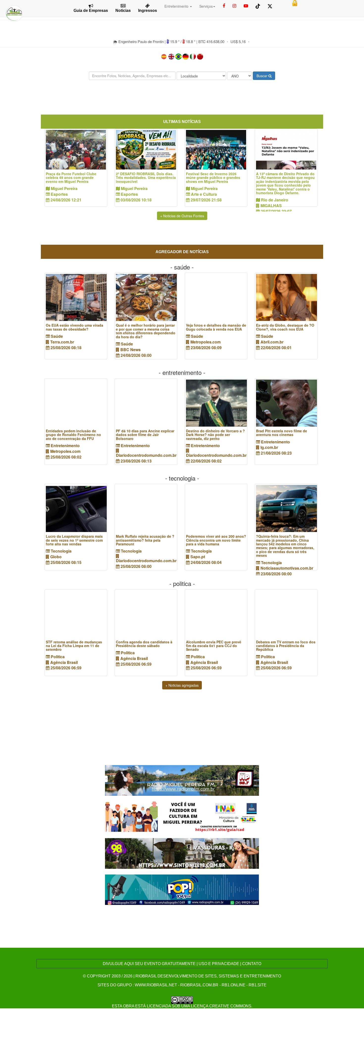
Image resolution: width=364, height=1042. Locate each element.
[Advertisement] (182, 98)
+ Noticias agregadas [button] (182, 685)
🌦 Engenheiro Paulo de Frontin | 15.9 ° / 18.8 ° (154, 41)
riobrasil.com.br (199, 985)
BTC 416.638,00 (211, 41)
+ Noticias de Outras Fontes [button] (182, 215)
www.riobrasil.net (156, 985)
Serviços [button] (206, 6)
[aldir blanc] (182, 816)
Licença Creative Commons (221, 1006)
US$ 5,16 (238, 41)
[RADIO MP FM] (182, 780)
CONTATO (251, 964)
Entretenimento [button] (176, 6)
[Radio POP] (182, 889)
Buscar (262, 75)
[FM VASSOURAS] (182, 853)
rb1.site (257, 985)
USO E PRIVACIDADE (219, 964)
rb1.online (233, 985)
